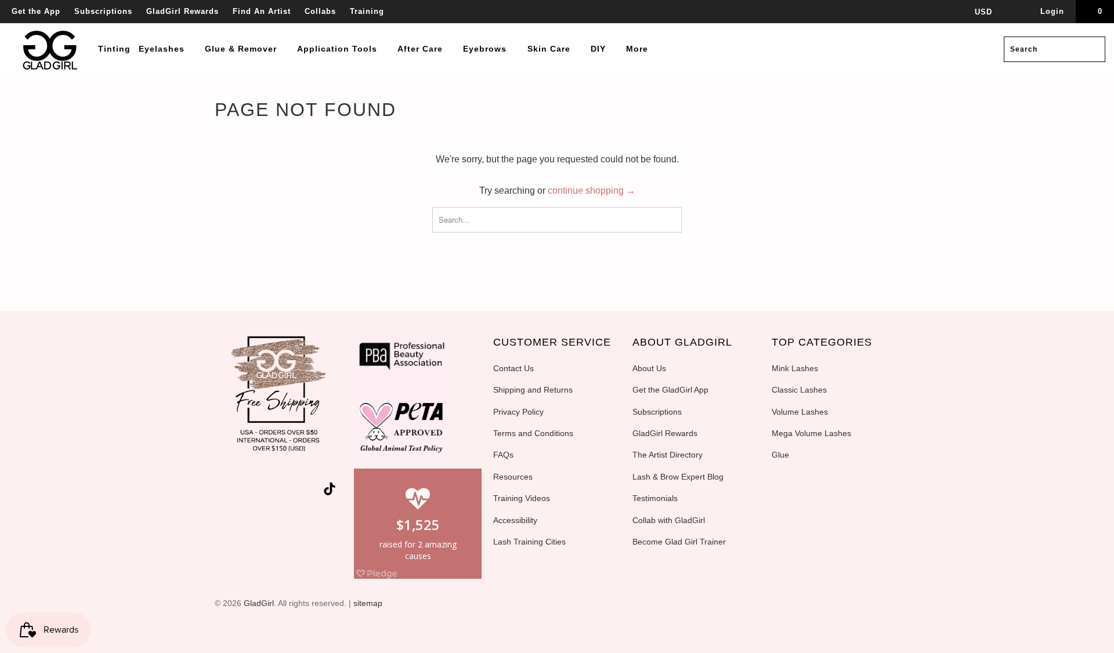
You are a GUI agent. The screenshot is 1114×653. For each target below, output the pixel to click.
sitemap (367, 603)
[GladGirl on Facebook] (249, 491)
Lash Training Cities (529, 541)
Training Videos (521, 498)
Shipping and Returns (533, 389)
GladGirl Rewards (182, 11)
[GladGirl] (50, 49)
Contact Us (513, 368)
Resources (513, 476)
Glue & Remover (242, 48)
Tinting (114, 48)
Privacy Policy (518, 411)
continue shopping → (591, 190)
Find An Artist (262, 11)
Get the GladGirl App (670, 389)
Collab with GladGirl (668, 520)
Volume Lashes (800, 411)
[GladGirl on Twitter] (229, 491)
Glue (780, 454)
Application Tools (338, 48)
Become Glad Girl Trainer (679, 541)
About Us (649, 368)
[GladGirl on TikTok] (329, 490)
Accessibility (515, 520)
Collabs (320, 11)
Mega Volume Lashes (811, 433)
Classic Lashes (799, 389)
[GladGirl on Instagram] (312, 491)
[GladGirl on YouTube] (270, 491)
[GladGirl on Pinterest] (291, 491)
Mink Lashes (795, 368)
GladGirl (259, 603)
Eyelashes (163, 48)
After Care (421, 48)
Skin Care (550, 48)
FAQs (503, 454)
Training (367, 11)
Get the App (36, 11)
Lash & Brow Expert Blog (678, 476)
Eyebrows (486, 48)
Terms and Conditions (533, 433)
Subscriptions (103, 11)
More (638, 48)
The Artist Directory (667, 454)
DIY (600, 48)
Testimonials (655, 498)
